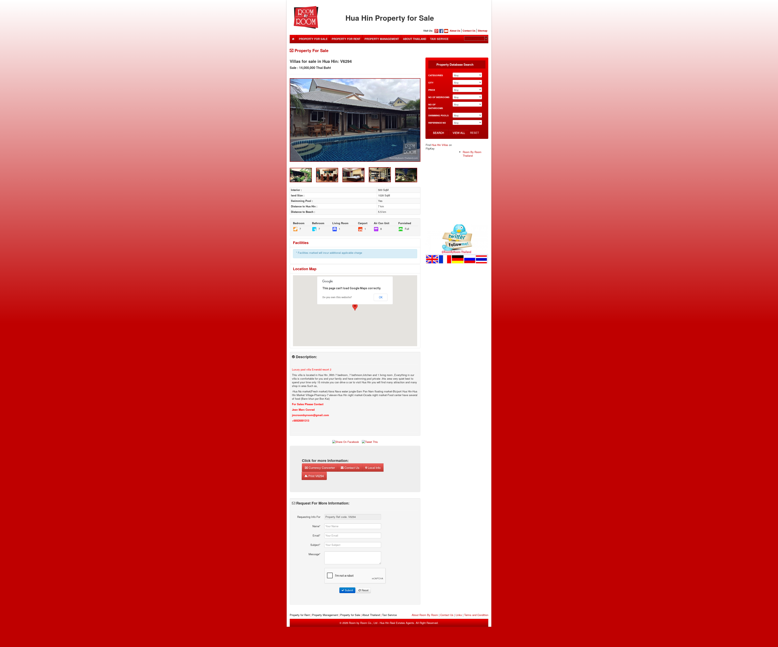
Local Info (373, 467)
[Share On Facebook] (345, 441)
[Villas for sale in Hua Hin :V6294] (355, 120)
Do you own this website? (337, 297)
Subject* (315, 545)
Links (459, 615)
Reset (474, 133)
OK (381, 297)
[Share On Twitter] (370, 441)
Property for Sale (350, 615)
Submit (348, 590)
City (430, 82)
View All (459, 133)
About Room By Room (425, 615)
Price (431, 89)
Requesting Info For (308, 517)
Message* (314, 554)
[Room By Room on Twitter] (456, 243)
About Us (455, 30)
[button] (355, 307)
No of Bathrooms (435, 106)
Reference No (437, 122)
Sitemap (482, 30)
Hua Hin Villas (440, 145)
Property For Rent (346, 39)
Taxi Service (439, 39)
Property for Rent (300, 615)
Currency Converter (321, 467)
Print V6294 (316, 476)
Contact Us (469, 30)
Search (438, 133)
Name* (316, 526)
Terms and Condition (476, 615)
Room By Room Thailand (472, 153)
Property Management (381, 39)
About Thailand (414, 39)
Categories (435, 75)
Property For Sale (313, 39)
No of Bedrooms (438, 97)
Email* (316, 535)
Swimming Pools (438, 115)
